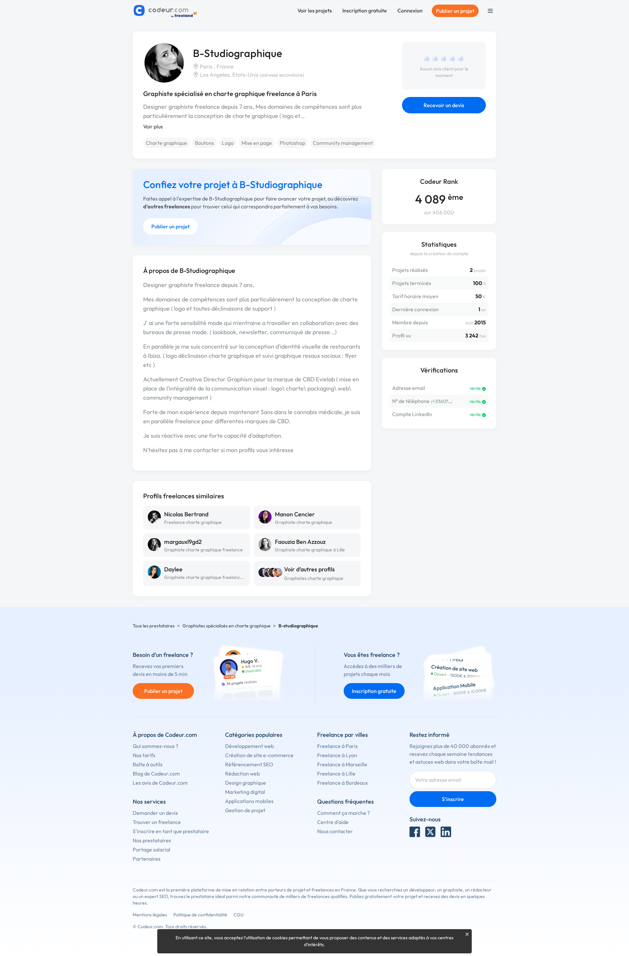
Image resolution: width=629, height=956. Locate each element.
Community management (343, 143)
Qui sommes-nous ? (155, 746)
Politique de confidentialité (200, 915)
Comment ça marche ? (343, 813)
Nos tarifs (144, 755)
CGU (239, 915)
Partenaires (147, 858)
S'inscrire (453, 799)
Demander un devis (155, 813)
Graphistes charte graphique (313, 578)
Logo (228, 143)
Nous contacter (335, 831)
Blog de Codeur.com (156, 773)
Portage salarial (151, 849)
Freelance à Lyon (337, 755)
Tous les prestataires (154, 626)
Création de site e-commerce (259, 755)
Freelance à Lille (336, 773)
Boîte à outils (147, 764)
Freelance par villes (342, 734)
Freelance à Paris (337, 746)
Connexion (410, 10)
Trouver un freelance (157, 822)
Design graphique (245, 782)
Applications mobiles (249, 801)
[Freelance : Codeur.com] (166, 10)
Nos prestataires (152, 840)
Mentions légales (150, 915)
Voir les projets (314, 10)
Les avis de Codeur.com (160, 782)
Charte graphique (166, 143)
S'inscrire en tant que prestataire (171, 831)
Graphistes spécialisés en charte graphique (226, 626)
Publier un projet (455, 11)
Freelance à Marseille (342, 764)
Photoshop (292, 143)
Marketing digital (245, 792)
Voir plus (153, 126)
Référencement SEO (249, 764)
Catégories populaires (253, 734)
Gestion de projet (245, 810)
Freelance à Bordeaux (342, 782)
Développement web (249, 746)
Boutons (204, 143)
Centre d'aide (333, 822)
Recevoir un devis (444, 105)
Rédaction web (242, 773)
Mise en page (256, 143)
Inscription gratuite (364, 10)
